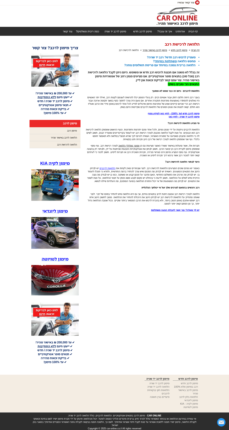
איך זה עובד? (164, 31)
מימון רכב (72, 130)
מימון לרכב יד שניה (115, 31)
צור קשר (67, 31)
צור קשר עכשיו (185, 2)
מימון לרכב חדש (142, 31)
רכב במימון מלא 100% (186, 386)
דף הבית (193, 31)
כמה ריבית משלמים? (87, 31)
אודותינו (180, 31)
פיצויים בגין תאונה (159, 397)
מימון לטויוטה (190, 407)
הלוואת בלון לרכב (188, 397)
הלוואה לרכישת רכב (67, 144)
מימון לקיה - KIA (189, 403)
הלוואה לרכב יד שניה (158, 386)
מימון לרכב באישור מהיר (155, 50)
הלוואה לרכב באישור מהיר (64, 137)
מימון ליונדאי (191, 400)
